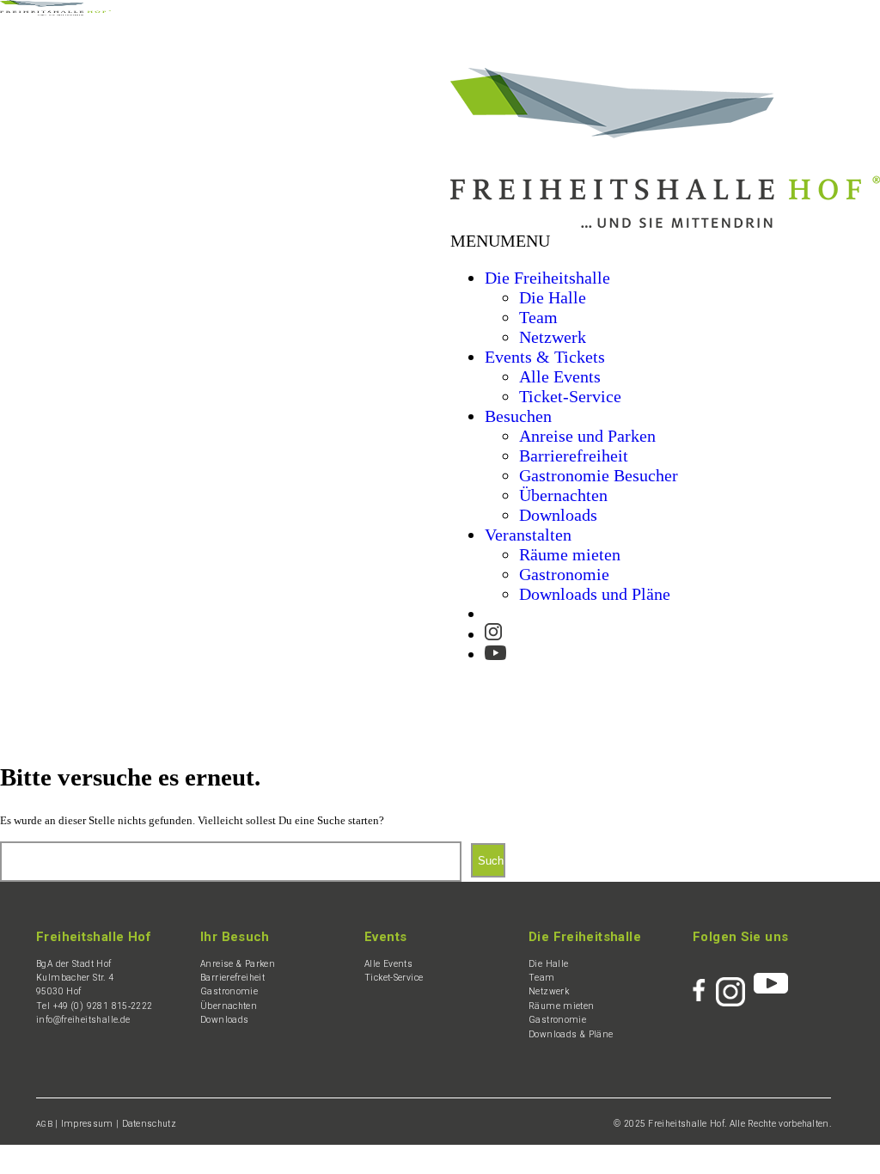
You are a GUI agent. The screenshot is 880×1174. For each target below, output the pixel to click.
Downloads (558, 514)
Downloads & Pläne (571, 1034)
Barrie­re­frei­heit (573, 455)
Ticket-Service (570, 396)
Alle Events (560, 376)
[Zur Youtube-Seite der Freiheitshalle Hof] (495, 647)
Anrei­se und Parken (587, 435)
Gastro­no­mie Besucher (598, 475)
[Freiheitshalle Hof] (55, 10)
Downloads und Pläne (594, 593)
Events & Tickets (545, 356)
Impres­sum (87, 1123)
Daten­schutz (149, 1123)
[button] (500, 240)
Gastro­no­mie (564, 574)
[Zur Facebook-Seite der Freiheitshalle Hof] (704, 983)
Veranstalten (528, 534)
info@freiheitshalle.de (83, 1019)
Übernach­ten (563, 495)
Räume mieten (569, 554)
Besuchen (518, 416)
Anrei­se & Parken (237, 963)
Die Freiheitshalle (547, 277)
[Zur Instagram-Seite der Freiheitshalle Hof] (493, 628)
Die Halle (552, 297)
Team (538, 317)
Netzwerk (552, 336)
